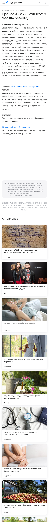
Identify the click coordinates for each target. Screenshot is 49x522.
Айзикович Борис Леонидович (25, 86)
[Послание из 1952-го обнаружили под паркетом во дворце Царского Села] (24, 242)
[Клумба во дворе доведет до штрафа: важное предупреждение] (24, 388)
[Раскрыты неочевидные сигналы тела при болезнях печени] (24, 461)
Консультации (7, 10)
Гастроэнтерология (22, 10)
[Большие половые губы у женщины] (24, 315)
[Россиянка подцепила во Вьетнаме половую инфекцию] (24, 352)
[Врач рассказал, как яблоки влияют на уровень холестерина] (24, 497)
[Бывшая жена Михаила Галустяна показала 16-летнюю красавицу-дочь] (24, 279)
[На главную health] (15, 2)
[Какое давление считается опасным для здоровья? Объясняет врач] (24, 424)
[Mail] (7, 2)
